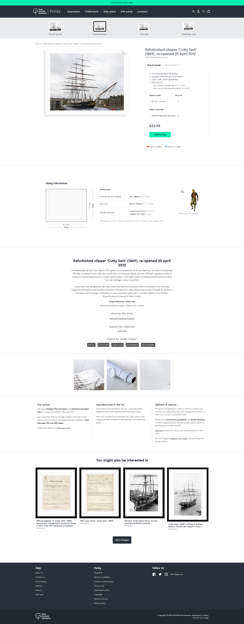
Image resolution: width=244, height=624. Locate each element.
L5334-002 (117, 345)
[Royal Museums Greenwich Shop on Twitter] (160, 575)
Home (38, 44)
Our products (41, 582)
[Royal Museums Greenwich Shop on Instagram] (166, 575)
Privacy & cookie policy (103, 582)
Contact (142, 11)
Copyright (98, 595)
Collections (91, 11)
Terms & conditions (102, 577)
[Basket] (208, 11)
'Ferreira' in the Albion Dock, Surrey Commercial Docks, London (140, 522)
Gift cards (127, 11)
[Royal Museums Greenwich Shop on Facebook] (154, 575)
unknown (40, 528)
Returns (39, 590)
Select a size (165, 95)
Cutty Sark (122, 331)
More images (122, 540)
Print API (196, 618)
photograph (132, 345)
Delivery (159, 431)
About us (39, 573)
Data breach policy (102, 590)
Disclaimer (98, 573)
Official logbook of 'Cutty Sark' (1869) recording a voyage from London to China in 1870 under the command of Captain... (56, 523)
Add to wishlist (155, 147)
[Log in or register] (198, 11)
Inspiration (73, 11)
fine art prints (64, 428)
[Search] (193, 11)
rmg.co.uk (178, 574)
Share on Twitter (174, 147)
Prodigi (205, 618)
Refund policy (99, 603)
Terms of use (99, 586)
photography (148, 345)
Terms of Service (101, 599)
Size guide (178, 95)
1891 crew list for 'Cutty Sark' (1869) (97, 521)
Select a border (156, 110)
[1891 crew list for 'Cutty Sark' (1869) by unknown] (100, 493)
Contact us (40, 577)
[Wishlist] (203, 11)
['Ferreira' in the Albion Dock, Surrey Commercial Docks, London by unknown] (144, 493)
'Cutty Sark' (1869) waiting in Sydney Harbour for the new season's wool (185, 525)
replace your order (178, 438)
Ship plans (109, 11)
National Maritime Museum (156, 57)
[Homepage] (47, 11)
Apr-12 (91, 345)
